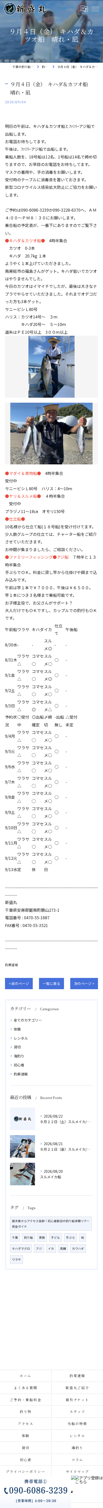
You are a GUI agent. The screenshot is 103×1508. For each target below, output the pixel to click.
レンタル (21, 1038)
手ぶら (70, 1237)
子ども (55, 1237)
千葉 (15, 1237)
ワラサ (16, 1260)
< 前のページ (19, 983)
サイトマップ (77, 1471)
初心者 (19, 1064)
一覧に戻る (51, 983)
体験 (17, 1029)
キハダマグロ (21, 1248)
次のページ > (84, 983)
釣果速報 (11, 964)
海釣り (19, 1055)
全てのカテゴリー (28, 1020)
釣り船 (28, 1237)
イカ (51, 1248)
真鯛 (63, 1248)
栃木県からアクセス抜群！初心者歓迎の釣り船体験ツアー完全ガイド (51, 1223)
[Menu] (95, 8)
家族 (42, 1237)
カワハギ (78, 1248)
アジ (39, 1248)
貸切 (17, 1046)
